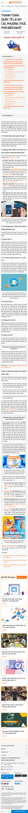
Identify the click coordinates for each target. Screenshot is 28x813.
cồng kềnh (13, 496)
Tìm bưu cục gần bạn (8, 776)
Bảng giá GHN (8, 491)
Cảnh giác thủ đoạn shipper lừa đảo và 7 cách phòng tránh (13, 732)
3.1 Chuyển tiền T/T (9, 69)
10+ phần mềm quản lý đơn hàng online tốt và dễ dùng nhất (12, 600)
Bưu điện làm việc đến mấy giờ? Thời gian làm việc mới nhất (13, 653)
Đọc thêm (4, 603)
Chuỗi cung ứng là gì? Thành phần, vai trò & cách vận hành (14, 626)
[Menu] (2, 2)
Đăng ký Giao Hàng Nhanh (10, 546)
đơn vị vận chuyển (11, 409)
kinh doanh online (13, 157)
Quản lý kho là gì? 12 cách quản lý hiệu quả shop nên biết (12, 706)
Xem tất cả (20, 577)
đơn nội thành (10, 484)
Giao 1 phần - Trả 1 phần (18, 504)
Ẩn (13, 56)
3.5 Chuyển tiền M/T (9, 78)
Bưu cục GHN (8, 509)
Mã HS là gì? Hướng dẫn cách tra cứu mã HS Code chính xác (13, 679)
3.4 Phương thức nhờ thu (10, 76)
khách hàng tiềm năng (16, 169)
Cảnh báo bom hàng (9, 506)
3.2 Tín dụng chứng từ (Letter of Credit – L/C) (15, 72)
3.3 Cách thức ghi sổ (9, 74)
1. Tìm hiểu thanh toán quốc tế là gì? (13, 59)
